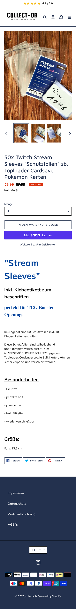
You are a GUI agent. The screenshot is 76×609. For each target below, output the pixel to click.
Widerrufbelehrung (21, 514)
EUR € (36, 550)
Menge (8, 204)
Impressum (16, 493)
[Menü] (69, 16)
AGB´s (13, 524)
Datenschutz (17, 503)
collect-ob (31, 596)
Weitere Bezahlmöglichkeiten (38, 244)
